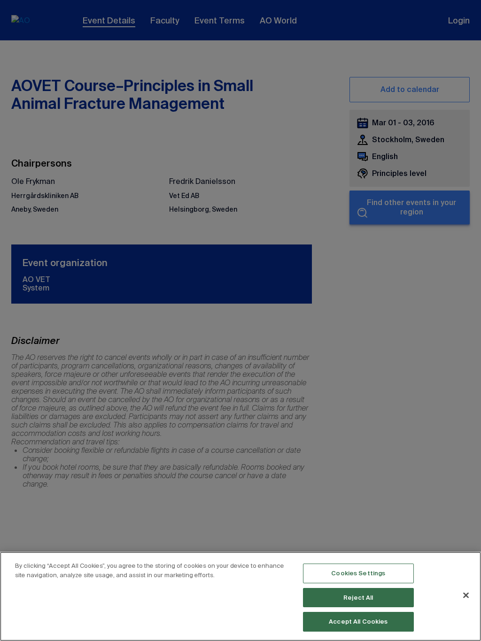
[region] (240, 596)
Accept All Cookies (358, 622)
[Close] (466, 595)
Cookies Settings (358, 573)
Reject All (358, 598)
